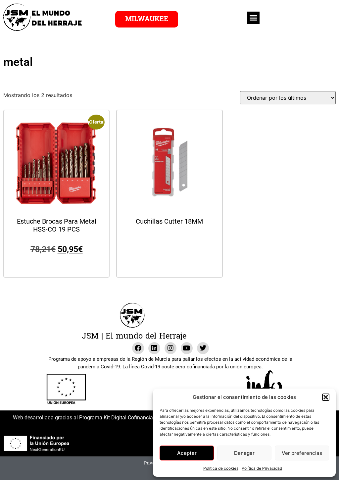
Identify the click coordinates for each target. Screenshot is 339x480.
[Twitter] (203, 348)
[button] (325, 397)
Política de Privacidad (262, 468)
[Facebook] (138, 348)
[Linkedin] (154, 348)
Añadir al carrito (56, 264)
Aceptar (187, 453)
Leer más (169, 239)
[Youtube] (187, 348)
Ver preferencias (302, 453)
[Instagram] (170, 348)
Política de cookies (220, 468)
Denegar (244, 453)
